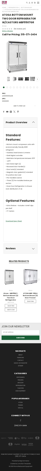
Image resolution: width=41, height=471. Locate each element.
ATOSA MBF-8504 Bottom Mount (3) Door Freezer (30, 295)
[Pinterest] (18, 112)
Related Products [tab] (19, 261)
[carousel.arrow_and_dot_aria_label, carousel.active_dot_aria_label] (4, 87)
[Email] (7, 112)
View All (20, 408)
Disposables (21, 377)
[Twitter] (14, 112)
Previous (4, 79)
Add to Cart (10, 310)
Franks (20, 405)
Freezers (20, 380)
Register (24, 363)
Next (37, 79)
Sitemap (20, 366)
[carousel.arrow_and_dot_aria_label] (7, 87)
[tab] (20, 122)
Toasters (20, 388)
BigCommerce (24, 461)
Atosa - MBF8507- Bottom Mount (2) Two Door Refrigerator (10, 296)
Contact (20, 360)
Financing (20, 357)
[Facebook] (4, 112)
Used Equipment (20, 391)
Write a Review (7, 31)
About (20, 355)
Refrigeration (20, 385)
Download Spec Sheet (14, 221)
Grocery (20, 383)
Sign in (16, 363)
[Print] (11, 112)
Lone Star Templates (24, 464)
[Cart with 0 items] (35, 3)
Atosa (20, 402)
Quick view (10, 306)
